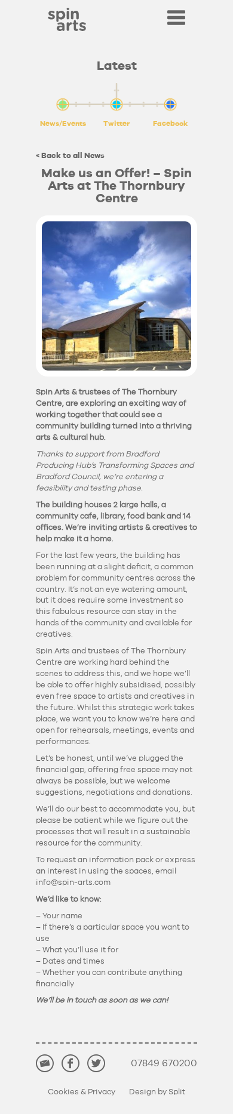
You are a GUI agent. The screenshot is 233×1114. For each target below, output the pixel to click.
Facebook (170, 123)
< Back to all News (70, 156)
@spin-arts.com (73, 883)
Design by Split (157, 1092)
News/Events (63, 123)
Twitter (116, 123)
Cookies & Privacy (81, 1092)
